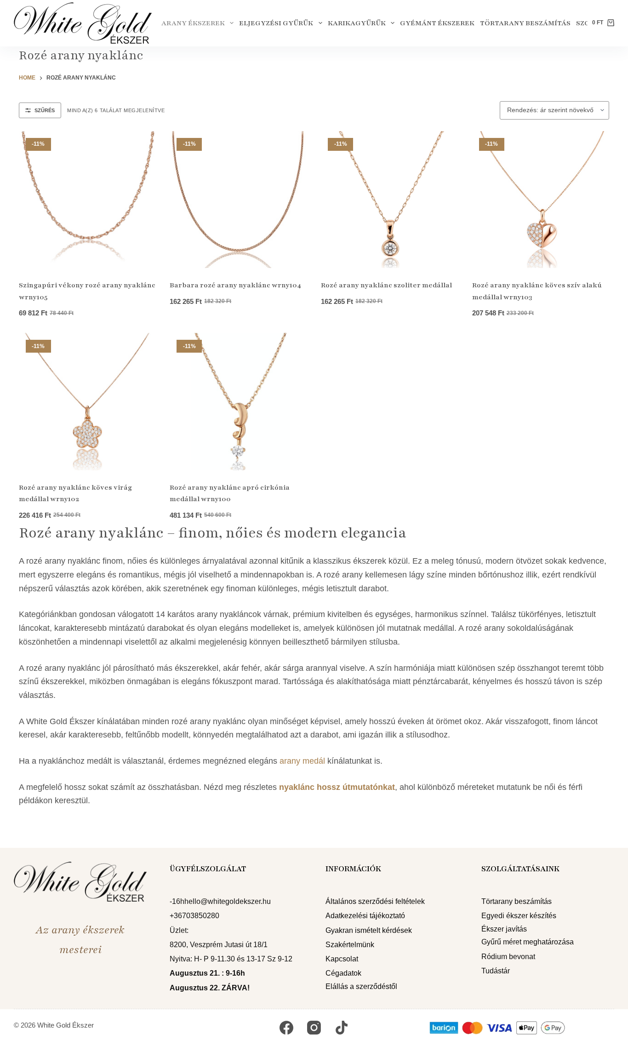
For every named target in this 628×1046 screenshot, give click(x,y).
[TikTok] (341, 1028)
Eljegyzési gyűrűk (276, 23)
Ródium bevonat (508, 956)
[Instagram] (314, 1028)
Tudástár (495, 971)
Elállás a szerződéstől (361, 986)
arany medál (302, 761)
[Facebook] (286, 1028)
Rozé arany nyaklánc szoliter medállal (386, 285)
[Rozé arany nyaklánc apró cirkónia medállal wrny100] (238, 401)
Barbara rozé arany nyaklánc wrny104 (235, 285)
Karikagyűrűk (357, 23)
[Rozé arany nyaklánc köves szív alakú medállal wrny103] (541, 200)
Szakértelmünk (349, 945)
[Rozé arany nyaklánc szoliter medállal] (389, 200)
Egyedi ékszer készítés (518, 916)
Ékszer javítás (504, 929)
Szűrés (44, 110)
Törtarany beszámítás (525, 23)
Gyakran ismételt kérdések (368, 930)
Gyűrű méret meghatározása (527, 942)
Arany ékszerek (193, 23)
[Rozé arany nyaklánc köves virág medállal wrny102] (87, 401)
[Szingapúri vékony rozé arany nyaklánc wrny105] (87, 200)
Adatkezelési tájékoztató (365, 916)
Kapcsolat (341, 959)
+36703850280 (194, 916)
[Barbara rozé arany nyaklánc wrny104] (238, 200)
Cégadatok (343, 973)
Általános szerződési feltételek (375, 901)
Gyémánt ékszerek (437, 23)
